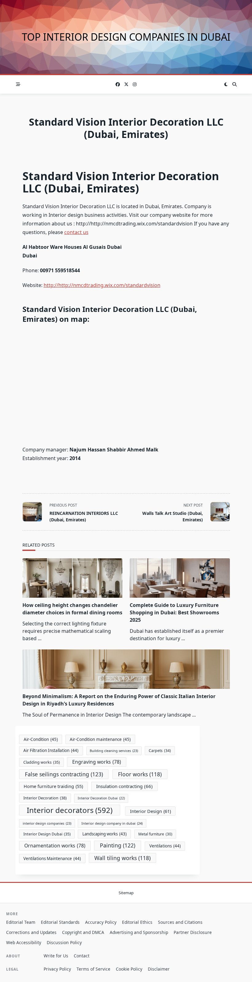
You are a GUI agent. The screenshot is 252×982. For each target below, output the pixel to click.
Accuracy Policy (100, 922)
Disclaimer (159, 969)
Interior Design (150, 811)
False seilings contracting (64, 774)
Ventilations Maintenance (52, 858)
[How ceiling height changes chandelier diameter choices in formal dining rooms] (72, 578)
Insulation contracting (124, 786)
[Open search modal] (234, 84)
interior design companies (47, 823)
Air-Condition (41, 739)
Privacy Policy (57, 969)
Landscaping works (104, 834)
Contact (81, 956)
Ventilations (165, 846)
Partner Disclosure (193, 932)
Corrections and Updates (31, 932)
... (39, 638)
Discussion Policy (64, 942)
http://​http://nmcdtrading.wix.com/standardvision (102, 285)
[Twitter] (126, 84)
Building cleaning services (114, 750)
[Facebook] (118, 84)
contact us (76, 232)
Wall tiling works (122, 858)
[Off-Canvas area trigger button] (18, 84)
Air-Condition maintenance (100, 739)
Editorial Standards (60, 922)
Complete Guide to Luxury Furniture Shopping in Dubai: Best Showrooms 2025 (174, 612)
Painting (117, 845)
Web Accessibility (23, 942)
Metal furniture (155, 833)
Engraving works (96, 761)
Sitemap (126, 893)
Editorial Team (20, 922)
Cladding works (41, 762)
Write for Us (56, 956)
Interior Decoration (45, 798)
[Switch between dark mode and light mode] (226, 84)
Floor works (140, 774)
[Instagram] (134, 84)
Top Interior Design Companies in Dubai (126, 36)
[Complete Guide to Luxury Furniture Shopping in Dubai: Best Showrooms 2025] (180, 578)
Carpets (160, 750)
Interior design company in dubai (112, 823)
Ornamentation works (54, 845)
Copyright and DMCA (83, 932)
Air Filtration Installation (50, 750)
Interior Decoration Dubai (101, 798)
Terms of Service (93, 969)
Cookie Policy (129, 969)
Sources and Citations (180, 922)
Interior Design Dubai (47, 834)
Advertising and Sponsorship (139, 932)
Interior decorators (69, 810)
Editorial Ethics (137, 922)
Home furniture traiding (53, 786)
